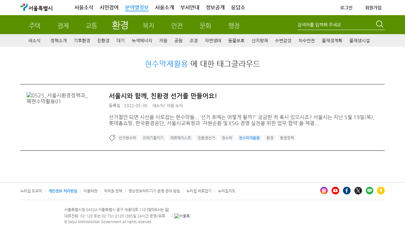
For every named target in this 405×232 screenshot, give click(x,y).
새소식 (34, 40)
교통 (91, 25)
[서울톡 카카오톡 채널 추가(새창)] (182, 215)
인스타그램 (324, 190)
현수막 (227, 138)
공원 (178, 40)
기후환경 (82, 40)
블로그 (369, 190)
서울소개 (164, 7)
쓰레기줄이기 (153, 138)
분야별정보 (137, 7)
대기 (120, 40)
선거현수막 (127, 138)
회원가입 (373, 7)
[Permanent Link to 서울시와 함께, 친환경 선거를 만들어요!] (68, 95)
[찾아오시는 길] (158, 210)
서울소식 (83, 7)
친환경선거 (206, 138)
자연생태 (213, 40)
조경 (194, 40)
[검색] (380, 25)
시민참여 (109, 7)
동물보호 (236, 40)
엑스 (358, 190)
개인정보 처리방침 (62, 191)
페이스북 (347, 190)
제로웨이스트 (180, 138)
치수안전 (306, 40)
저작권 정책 (113, 191)
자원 (163, 40)
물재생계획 (332, 40)
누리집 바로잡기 (199, 191)
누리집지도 (226, 191)
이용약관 (90, 191)
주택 (34, 25)
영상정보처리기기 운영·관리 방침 (154, 191)
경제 (63, 25)
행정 (234, 25)
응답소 (238, 7)
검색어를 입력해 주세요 (319, 24)
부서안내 (189, 7)
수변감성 (283, 40)
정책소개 (58, 40)
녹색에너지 (142, 40)
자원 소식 (174, 105)
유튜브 (335, 190)
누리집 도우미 (31, 191)
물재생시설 (359, 40)
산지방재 (260, 40)
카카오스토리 (381, 190)
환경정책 (287, 138)
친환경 (103, 40)
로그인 (346, 7)
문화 (205, 25)
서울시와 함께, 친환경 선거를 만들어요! (163, 96)
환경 (120, 24)
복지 (148, 25)
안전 (177, 25)
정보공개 (215, 7)
